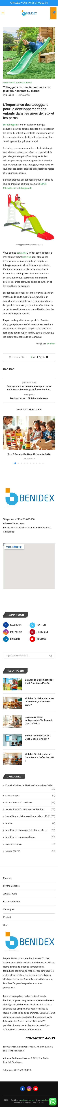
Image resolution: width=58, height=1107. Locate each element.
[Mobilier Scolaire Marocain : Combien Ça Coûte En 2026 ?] (12, 703)
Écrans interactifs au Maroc (30, 802)
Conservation (30, 796)
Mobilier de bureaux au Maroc (30, 837)
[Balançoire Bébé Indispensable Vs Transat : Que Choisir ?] (12, 721)
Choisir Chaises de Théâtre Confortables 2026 (30, 785)
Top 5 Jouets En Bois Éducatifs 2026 (29, 454)
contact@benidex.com (13, 1051)
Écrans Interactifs (11, 901)
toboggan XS (25, 188)
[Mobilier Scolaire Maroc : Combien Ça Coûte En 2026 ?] (12, 759)
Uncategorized (30, 851)
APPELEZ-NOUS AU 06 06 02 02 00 (29, 3)
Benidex (10, 95)
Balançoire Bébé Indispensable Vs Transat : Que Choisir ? (39, 720)
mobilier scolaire (30, 844)
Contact (7, 917)
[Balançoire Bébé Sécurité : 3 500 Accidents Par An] (12, 684)
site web (26, 257)
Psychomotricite (11, 886)
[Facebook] (22, 1088)
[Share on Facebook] (37, 357)
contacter (21, 253)
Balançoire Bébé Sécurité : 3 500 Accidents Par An (39, 681)
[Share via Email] (47, 357)
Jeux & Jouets (10, 894)
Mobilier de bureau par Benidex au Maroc (30, 830)
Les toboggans (10, 125)
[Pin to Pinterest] (44, 357)
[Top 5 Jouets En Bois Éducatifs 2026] (29, 433)
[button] (5, 439)
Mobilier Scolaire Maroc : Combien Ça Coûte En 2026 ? (39, 757)
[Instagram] (29, 1088)
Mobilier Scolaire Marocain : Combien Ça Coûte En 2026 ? (39, 701)
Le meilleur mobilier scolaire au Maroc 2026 (30, 816)
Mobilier (7, 878)
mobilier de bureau (26, 1100)
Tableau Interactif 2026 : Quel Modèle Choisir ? (37, 737)
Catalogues (8, 909)
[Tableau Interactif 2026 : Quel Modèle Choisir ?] (12, 740)
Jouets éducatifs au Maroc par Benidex (30, 809)
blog (5, 925)
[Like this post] (34, 357)
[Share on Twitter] (40, 357)
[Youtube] (35, 1088)
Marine (30, 823)
